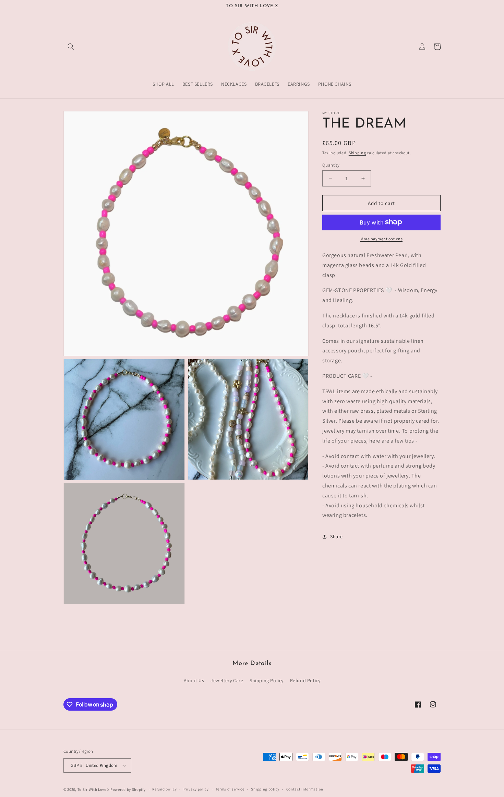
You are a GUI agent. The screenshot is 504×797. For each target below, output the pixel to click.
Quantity (330, 165)
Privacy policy (196, 789)
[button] (71, 46)
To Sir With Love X (93, 789)
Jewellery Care (227, 680)
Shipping (357, 152)
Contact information (304, 789)
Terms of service (230, 789)
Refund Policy (305, 680)
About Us (194, 680)
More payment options (381, 238)
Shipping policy (265, 789)
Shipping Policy (267, 680)
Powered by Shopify (128, 789)
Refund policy (164, 789)
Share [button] (336, 536)
